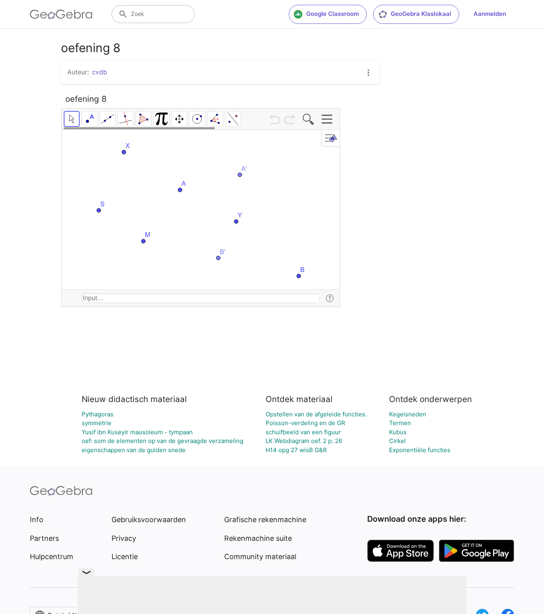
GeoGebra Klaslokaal (421, 13)
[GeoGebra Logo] (61, 14)
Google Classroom (332, 13)
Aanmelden (490, 13)
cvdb (99, 72)
